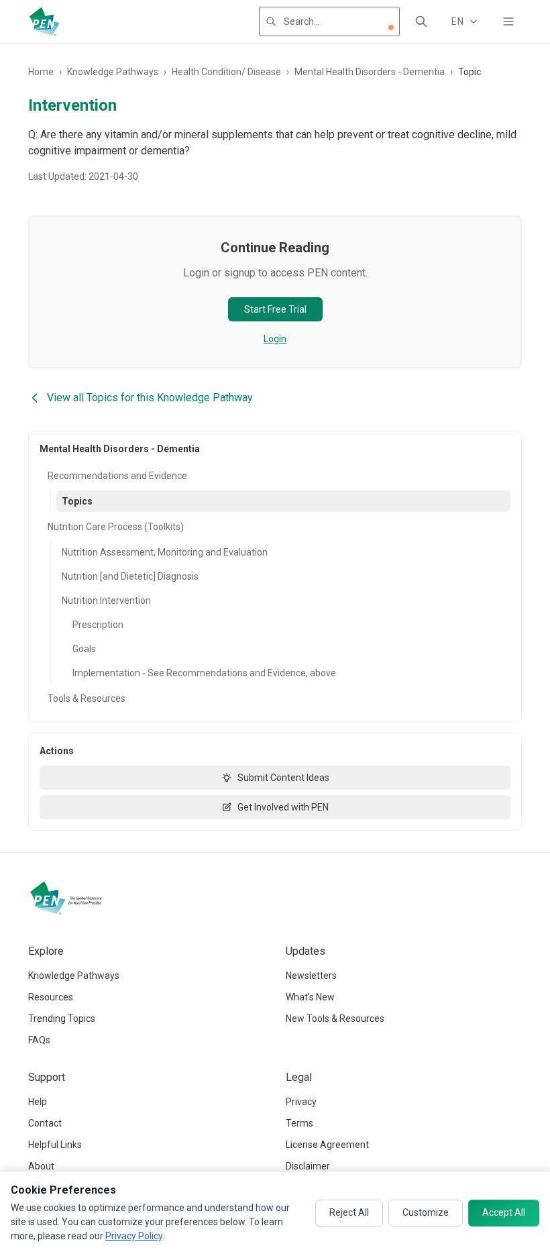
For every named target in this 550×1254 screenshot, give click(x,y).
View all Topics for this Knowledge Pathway (150, 397)
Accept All (503, 1212)
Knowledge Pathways (112, 71)
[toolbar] (391, 27)
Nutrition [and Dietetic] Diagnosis (130, 576)
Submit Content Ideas (283, 777)
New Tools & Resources (335, 1018)
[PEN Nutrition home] (44, 21)
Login (275, 338)
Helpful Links (55, 1144)
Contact (45, 1123)
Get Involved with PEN (283, 807)
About (41, 1166)
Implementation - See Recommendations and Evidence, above (204, 673)
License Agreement (327, 1144)
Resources (50, 997)
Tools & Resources (86, 698)
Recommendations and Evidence (117, 475)
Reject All (349, 1212)
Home (41, 71)
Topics (77, 501)
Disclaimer (308, 1166)
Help (37, 1101)
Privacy (301, 1101)
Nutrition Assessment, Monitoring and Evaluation (165, 552)
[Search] (421, 21)
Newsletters (311, 975)
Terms (299, 1123)
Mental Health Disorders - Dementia (369, 71)
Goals (84, 648)
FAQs (39, 1040)
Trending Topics (61, 1018)
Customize (425, 1212)
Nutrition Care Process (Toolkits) (116, 526)
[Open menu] (508, 21)
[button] (391, 27)
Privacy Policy (133, 1236)
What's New (310, 997)
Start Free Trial (275, 309)
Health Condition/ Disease (226, 71)
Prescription (97, 624)
